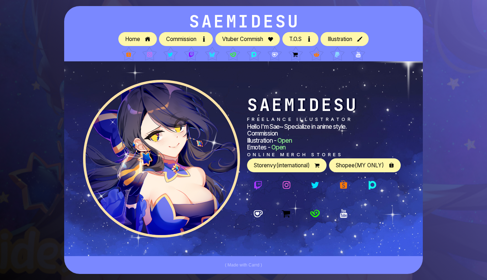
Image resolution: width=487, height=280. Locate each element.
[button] (137, 39)
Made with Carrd (243, 265)
